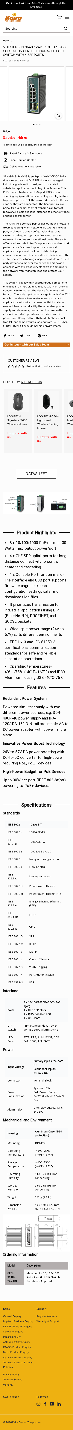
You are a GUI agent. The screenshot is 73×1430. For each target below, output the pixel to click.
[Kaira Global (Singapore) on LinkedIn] (59, 1404)
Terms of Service (12, 1379)
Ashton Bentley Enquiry (16, 1341)
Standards (11, 813)
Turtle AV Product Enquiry (18, 1362)
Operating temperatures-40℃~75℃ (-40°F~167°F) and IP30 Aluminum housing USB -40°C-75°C (35, 672)
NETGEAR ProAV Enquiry (17, 1326)
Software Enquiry (13, 1331)
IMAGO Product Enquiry (17, 1347)
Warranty (8, 1384)
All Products (31, 382)
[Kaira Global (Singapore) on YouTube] (52, 1404)
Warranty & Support (47, 1321)
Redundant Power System (25, 698)
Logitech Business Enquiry (18, 1321)
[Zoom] (58, 115)
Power (8, 1049)
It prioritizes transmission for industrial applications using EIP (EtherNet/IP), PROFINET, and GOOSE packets (32, 613)
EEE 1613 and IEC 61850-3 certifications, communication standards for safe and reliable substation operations (31, 650)
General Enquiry (12, 1316)
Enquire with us (15, 137)
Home (6, 40)
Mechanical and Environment (27, 1120)
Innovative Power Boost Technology (34, 743)
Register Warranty (46, 1316)
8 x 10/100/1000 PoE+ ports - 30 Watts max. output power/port (35, 545)
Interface (10, 991)
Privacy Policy (11, 1374)
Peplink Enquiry (12, 1336)
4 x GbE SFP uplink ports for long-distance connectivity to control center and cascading (36, 561)
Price (6, 131)
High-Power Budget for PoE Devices (34, 771)
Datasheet (36, 474)
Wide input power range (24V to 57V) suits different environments (34, 632)
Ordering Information (20, 1254)
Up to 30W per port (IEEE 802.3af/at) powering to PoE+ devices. (34, 783)
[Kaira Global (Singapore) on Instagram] (38, 1404)
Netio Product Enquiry (16, 1352)
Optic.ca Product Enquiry (17, 1357)
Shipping (22, 144)
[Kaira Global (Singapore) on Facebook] (45, 1404)
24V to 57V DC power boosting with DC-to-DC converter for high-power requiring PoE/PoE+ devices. (33, 757)
